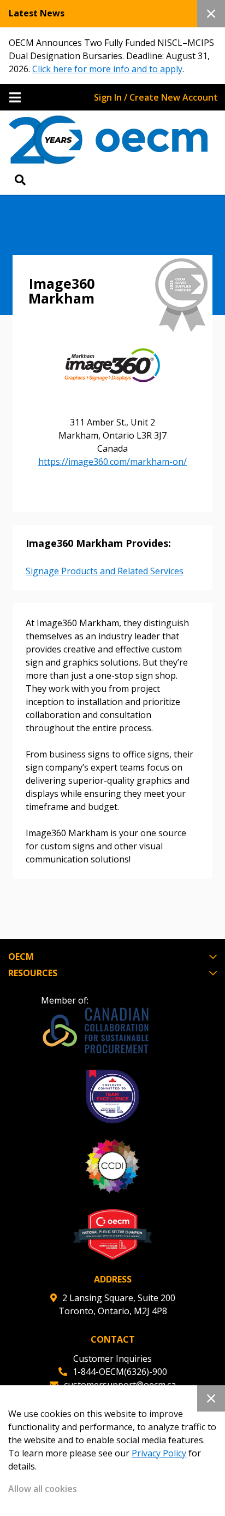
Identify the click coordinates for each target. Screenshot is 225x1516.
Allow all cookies (42, 1488)
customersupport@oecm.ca (120, 1385)
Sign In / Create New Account (156, 97)
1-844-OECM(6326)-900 (120, 1372)
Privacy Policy (159, 1453)
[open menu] (15, 97)
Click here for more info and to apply (107, 69)
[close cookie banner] (211, 1398)
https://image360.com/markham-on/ (112, 462)
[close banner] (211, 13)
